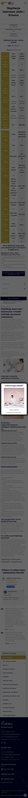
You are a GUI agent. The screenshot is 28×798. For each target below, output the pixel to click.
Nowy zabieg (14, 410)
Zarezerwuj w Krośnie (14, 412)
